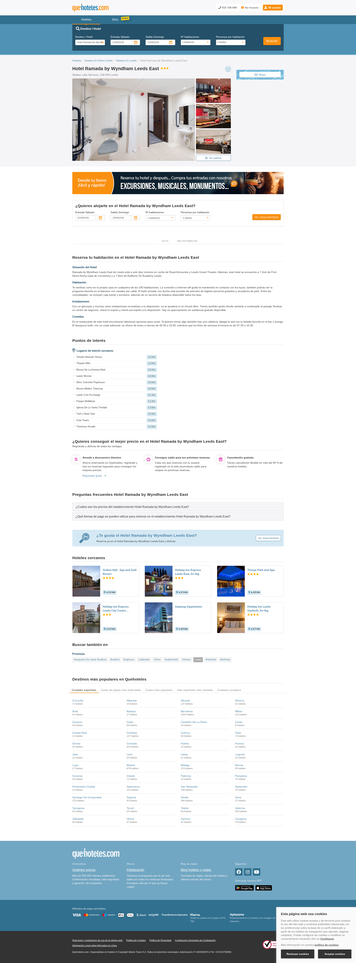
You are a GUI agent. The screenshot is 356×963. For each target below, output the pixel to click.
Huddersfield (171, 659)
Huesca (239, 743)
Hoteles (76, 60)
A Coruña (77, 700)
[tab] (178, 506)
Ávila (75, 711)
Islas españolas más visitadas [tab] (195, 690)
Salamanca (133, 786)
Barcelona (187, 711)
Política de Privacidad (160, 940)
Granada (132, 743)
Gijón (238, 732)
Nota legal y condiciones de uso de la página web (97, 940)
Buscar (272, 41)
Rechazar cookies (297, 953)
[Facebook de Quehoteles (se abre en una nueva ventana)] (239, 872)
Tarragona (78, 808)
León (130, 754)
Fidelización (135, 870)
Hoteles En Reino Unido (99, 60)
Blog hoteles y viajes (196, 870)
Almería (239, 700)
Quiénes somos (83, 870)
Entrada (120, 36)
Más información (187, 241)
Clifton (157, 659)
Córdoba (132, 732)
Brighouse (128, 659)
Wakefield (210, 659)
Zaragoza (240, 818)
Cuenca (185, 732)
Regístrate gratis (92, 475)
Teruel (130, 808)
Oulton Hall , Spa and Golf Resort (119, 571)
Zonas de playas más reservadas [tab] (121, 690)
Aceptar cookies (334, 953)
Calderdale (144, 659)
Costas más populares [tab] (159, 690)
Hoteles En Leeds (126, 60)
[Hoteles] (100, 8)
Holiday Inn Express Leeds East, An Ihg (188, 571)
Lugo (75, 765)
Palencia (186, 775)
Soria (238, 797)
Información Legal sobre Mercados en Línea (94, 945)
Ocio (115, 19)
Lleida (184, 754)
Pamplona (241, 775)
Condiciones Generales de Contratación (195, 940)
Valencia (240, 808)
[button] (273, 8)
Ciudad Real (79, 732)
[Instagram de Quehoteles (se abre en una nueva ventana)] (247, 872)
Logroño (240, 754)
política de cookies (326, 944)
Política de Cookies (136, 940)
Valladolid (77, 818)
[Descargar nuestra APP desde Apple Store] (263, 888)
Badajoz (131, 711)
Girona (76, 743)
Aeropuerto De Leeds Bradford (90, 659)
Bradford (114, 659)
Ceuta (238, 722)
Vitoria (130, 818)
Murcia (239, 765)
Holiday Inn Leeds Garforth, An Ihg (259, 608)
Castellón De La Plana (194, 722)
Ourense (77, 775)
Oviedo (131, 775)
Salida (155, 36)
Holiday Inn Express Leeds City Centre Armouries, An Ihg (116, 608)
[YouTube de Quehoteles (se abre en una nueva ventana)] (256, 872)
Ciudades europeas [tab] (229, 690)
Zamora (185, 818)
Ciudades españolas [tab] (84, 690)
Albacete (132, 700)
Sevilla (184, 797)
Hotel (165, 241)
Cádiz (130, 722)
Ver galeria (215, 157)
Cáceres (77, 722)
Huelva (185, 743)
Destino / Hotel (84, 36)
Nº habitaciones (190, 36)
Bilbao (238, 711)
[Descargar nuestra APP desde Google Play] (244, 888)
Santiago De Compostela (87, 797)
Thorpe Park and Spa (261, 570)
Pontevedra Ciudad (83, 786)
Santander (241, 786)
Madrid (131, 765)
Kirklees (186, 659)
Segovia (131, 797)
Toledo (185, 808)
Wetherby (225, 659)
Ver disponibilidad (266, 217)
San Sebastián (189, 786)
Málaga (185, 765)
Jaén (75, 754)
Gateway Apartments (188, 606)
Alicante (185, 700)
